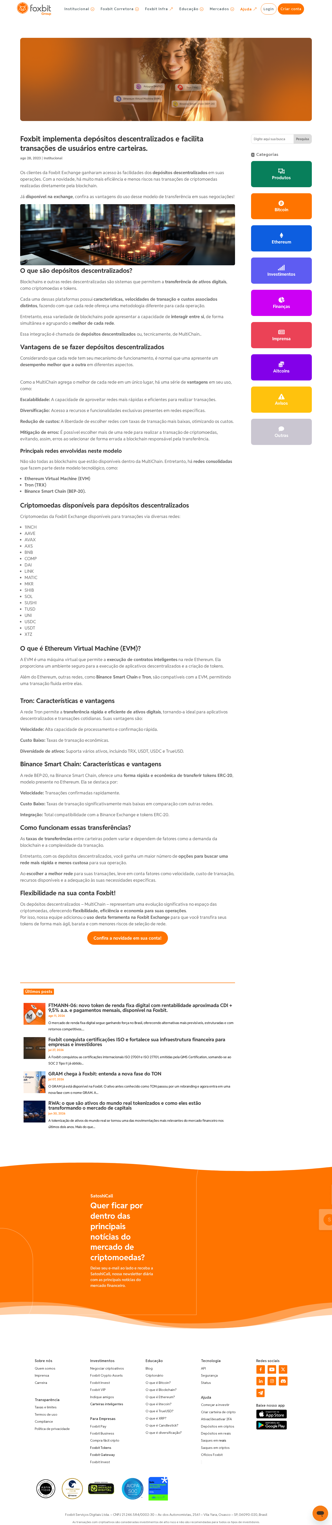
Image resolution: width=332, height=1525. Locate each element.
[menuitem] (79, 9)
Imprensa (42, 1375)
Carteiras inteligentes (106, 1404)
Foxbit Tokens (100, 1447)
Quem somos (45, 1368)
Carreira (41, 1382)
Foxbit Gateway (102, 1454)
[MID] (101, 1493)
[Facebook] (260, 1372)
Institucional (53, 158)
